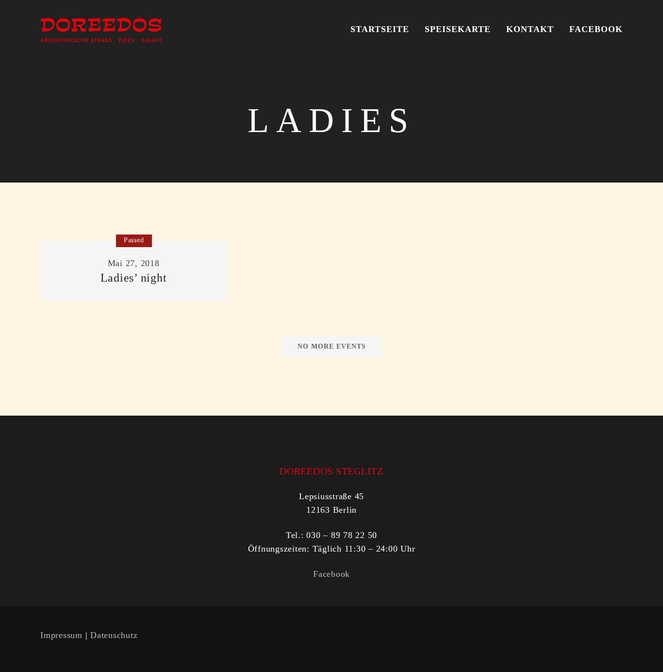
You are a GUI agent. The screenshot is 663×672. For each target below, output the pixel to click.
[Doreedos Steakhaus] (101, 29)
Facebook (331, 574)
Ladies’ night (133, 277)
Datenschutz (113, 635)
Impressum (61, 635)
